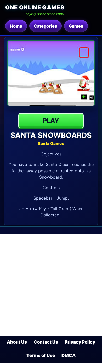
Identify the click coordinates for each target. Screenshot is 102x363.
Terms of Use (40, 355)
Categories (45, 26)
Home (16, 26)
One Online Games (34, 7)
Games (76, 26)
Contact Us (46, 342)
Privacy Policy (80, 342)
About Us (17, 342)
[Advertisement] (51, 285)
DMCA (68, 355)
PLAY (51, 120)
